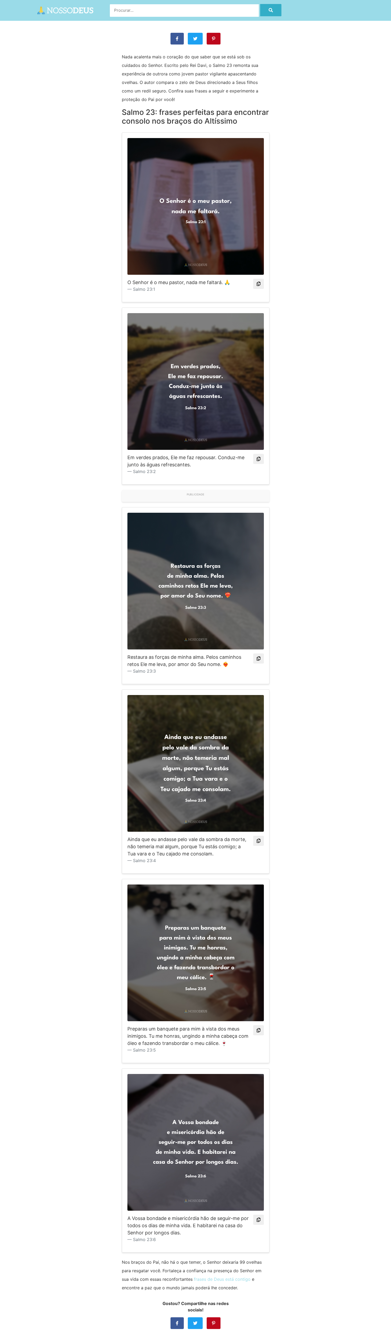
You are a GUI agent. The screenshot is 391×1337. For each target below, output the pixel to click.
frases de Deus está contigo (222, 1279)
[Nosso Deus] (65, 9)
